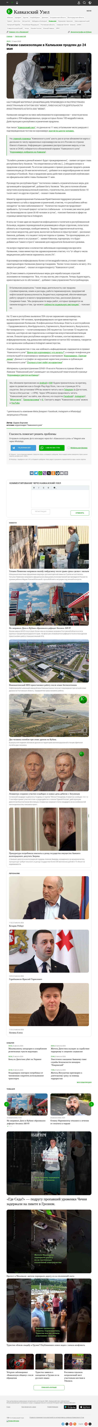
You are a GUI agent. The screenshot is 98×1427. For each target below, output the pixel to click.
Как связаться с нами (29, 1407)
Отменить (80, 513)
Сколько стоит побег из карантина (44, 362)
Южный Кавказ (48, 28)
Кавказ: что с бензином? (18, 32)
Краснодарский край (82, 21)
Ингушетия (26, 21)
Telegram (68, 389)
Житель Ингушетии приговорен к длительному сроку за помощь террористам (66, 1075)
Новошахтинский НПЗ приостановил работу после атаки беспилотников (43, 684)
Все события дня (84, 1082)
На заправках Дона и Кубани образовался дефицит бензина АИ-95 (40, 628)
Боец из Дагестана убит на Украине (24, 1059)
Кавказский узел (26, 127)
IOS (50, 383)
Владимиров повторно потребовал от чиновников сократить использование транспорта (26, 1075)
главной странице (22, 138)
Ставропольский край (14, 28)
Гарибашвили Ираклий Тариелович (25, 979)
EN (12, 2)
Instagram (80, 396)
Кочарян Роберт (16, 925)
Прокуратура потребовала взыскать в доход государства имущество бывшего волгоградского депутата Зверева (44, 854)
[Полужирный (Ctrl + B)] (34, 488)
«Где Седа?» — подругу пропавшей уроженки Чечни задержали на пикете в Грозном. (47, 1201)
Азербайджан (35, 17)
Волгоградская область (76, 17)
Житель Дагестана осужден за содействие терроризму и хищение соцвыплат (70, 1050)
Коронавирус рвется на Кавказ (22, 375)
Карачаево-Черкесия (65, 21)
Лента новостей (20, 36)
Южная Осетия (36, 28)
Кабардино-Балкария (39, 21)
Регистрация (40, 511)
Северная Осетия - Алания (66, 25)
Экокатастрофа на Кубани (80, 32)
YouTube (15, 403)
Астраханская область (58, 17)
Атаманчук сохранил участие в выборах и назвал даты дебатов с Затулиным (44, 793)
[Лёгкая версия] (17, 3)
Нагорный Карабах (13, 25)
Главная (9, 36)
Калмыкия (52, 21)
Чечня (26, 28)
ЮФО (58, 28)
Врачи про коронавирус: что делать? (45, 352)
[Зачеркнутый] (48, 488)
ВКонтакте (15, 399)
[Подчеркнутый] (43, 488)
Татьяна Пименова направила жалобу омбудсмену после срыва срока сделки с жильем (49, 571)
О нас (8, 1407)
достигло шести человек (61, 131)
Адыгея (25, 17)
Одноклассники (31, 399)
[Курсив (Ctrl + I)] (38, 488)
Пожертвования (52, 1407)
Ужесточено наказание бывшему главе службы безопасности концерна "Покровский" (68, 1062)
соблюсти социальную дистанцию (61, 304)
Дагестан (17, 21)
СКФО (79, 25)
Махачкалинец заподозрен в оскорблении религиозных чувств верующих (27, 1050)
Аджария (18, 17)
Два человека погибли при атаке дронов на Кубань (32, 739)
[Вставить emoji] (54, 488)
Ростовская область (48, 25)
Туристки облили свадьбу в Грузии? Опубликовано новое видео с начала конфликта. (46, 1344)
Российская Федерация (30, 25)
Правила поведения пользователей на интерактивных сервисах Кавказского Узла (57, 1417)
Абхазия (10, 17)
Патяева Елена (16, 1032)
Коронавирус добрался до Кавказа (27, 152)
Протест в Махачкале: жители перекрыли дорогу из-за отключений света (40, 1275)
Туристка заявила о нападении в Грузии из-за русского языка (47, 1375)
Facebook (68, 396)
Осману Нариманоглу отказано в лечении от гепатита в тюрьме (69, 1122)
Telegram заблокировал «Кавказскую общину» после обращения (20, 1375)
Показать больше (49, 1387)
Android (43, 383)
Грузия (9, 21)
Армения (45, 17)
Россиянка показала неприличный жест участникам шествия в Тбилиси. (74, 1376)
